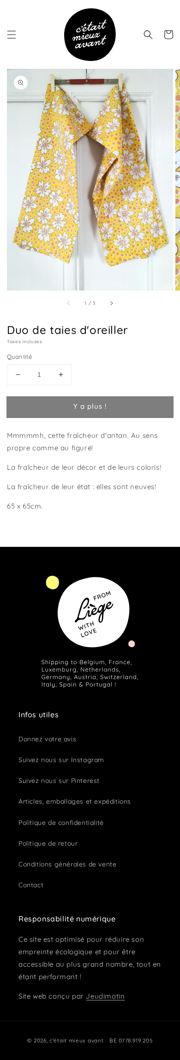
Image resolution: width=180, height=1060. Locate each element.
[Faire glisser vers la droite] (111, 303)
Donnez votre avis (47, 739)
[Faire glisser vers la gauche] (69, 303)
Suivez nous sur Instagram (61, 760)
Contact (30, 885)
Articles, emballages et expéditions (74, 801)
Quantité (19, 356)
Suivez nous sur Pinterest (59, 780)
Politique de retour (48, 843)
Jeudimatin (105, 996)
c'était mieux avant (76, 1040)
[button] (11, 34)
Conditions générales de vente (67, 864)
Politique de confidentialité (61, 822)
